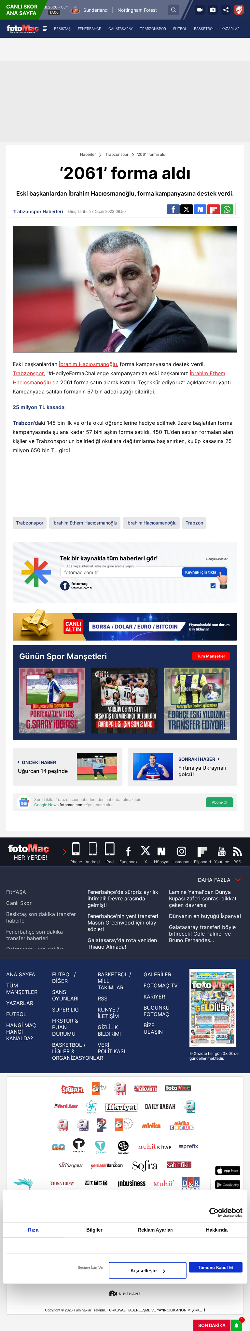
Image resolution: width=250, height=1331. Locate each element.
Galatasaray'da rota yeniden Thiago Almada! (122, 943)
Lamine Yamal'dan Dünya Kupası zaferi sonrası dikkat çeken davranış (203, 898)
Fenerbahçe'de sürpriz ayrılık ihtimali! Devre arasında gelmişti (123, 898)
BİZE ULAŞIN (153, 1028)
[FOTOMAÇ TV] (200, 10)
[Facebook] (173, 209)
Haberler (88, 154)
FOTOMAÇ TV (161, 985)
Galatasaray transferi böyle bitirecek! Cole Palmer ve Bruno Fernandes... (202, 933)
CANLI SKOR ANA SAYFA (22, 9)
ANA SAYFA (20, 974)
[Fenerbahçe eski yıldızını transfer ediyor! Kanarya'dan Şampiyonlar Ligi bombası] (197, 700)
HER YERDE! (30, 857)
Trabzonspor (116, 154)
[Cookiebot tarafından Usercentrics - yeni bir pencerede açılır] (214, 1213)
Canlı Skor (19, 903)
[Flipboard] (213, 209)
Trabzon (194, 522)
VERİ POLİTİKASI (111, 1048)
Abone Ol (219, 802)
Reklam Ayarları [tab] (156, 1230)
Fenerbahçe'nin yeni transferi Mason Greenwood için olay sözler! (123, 922)
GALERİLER (157, 974)
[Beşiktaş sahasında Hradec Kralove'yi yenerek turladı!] (124, 700)
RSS (102, 998)
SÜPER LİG (65, 1009)
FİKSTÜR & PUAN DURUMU (65, 1027)
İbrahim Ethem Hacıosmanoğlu (84, 522)
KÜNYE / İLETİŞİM (108, 1012)
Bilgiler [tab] (94, 1230)
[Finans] (125, 625)
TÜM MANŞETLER (21, 988)
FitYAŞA (16, 892)
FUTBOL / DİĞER (64, 977)
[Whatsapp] (227, 209)
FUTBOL (16, 1014)
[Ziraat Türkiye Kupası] (239, 10)
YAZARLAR (19, 1003)
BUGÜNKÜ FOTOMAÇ (157, 1010)
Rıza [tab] (33, 1230)
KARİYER (154, 996)
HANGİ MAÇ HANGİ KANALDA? (21, 1032)
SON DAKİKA (212, 1325)
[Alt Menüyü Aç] (44, 29)
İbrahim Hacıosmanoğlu (88, 364)
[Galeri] (213, 10)
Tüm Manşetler (211, 656)
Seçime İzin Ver (91, 1267)
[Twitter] (186, 209)
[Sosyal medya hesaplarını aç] (226, 10)
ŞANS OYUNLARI (65, 995)
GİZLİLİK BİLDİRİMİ (109, 1030)
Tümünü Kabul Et (215, 1267)
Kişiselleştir (144, 1270)
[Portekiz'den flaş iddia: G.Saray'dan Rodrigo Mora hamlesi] (52, 700)
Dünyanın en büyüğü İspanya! (205, 916)
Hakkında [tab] (217, 1230)
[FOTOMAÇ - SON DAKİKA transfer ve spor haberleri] (23, 28)
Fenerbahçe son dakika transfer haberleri (34, 934)
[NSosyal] (200, 209)
